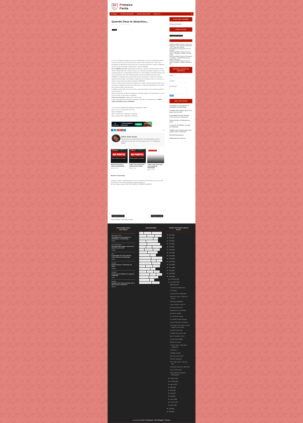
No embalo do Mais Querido (178, 319)
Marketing (156, 266)
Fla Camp (142, 246)
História (159, 260)
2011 (170, 270)
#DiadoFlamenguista (176, 135)
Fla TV (141, 249)
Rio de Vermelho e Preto (177, 336)
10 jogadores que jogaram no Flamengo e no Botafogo (121, 237)
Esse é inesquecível (152, 241)
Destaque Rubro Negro (146, 238)
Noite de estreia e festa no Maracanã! (117, 165)
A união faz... (174, 350)
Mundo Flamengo (144, 268)
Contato (156, 14)
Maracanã (149, 266)
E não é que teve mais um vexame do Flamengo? (155, 166)
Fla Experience (157, 246)
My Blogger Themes (162, 420)
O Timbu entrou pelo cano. (178, 333)
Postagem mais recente (118, 216)
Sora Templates (147, 420)
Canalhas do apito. (175, 353)
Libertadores (156, 263)
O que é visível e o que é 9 (177, 304)
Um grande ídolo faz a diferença (180, 367)
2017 (170, 252)
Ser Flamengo (153, 277)
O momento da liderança (177, 287)
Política (159, 274)
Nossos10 (150, 271)
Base (141, 232)
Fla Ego (149, 246)
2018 (170, 250)
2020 (170, 244)
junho (172, 390)
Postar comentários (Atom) (124, 219)
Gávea (153, 260)
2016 (170, 255)
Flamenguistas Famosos (177, 138)
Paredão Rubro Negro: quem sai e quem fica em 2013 (123, 247)
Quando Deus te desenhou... (178, 310)
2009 (170, 276)
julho (171, 387)
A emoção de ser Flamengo (178, 293)
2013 (170, 264)
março (172, 399)
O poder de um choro (176, 330)
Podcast (153, 274)
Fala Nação (143, 244)
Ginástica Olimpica (145, 260)
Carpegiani (151, 235)
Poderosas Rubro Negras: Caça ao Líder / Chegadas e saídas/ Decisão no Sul (180, 53)
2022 (170, 238)
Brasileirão (147, 232)
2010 (170, 273)
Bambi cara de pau (175, 342)
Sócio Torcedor (144, 279)
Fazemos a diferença (153, 244)
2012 (170, 267)
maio (172, 393)
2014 (170, 261)
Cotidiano (158, 235)
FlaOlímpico (143, 252)
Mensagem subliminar (176, 301)
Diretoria (142, 241)
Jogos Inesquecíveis (145, 263)
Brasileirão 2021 (157, 232)
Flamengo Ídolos (144, 255)
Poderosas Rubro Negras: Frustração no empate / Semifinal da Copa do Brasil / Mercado (180, 57)
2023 (170, 235)
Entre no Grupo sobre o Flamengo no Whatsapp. (125, 116)
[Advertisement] (164, 5)
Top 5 (151, 279)
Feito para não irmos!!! (177, 356)
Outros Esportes (127, 14)
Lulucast (142, 266)
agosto (172, 384)
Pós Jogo (129, 24)
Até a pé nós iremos (176, 370)
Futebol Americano (145, 257)
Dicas (155, 238)
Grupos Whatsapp (143, 14)
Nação (153, 268)
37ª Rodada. (173, 290)
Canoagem (143, 235)
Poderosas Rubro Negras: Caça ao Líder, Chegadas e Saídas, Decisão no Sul (180, 62)
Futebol (114, 14)
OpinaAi (157, 271)
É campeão (156, 282)
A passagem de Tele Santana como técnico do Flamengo (121, 256)
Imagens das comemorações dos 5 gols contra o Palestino (123, 283)
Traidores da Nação (145, 282)
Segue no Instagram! (117, 111)
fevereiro (173, 402)
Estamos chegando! (176, 359)
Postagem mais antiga (157, 216)
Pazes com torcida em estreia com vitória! (136, 165)
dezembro (173, 279)
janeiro (172, 405)
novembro (173, 282)
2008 (170, 408)
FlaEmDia (156, 249)
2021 (170, 241)
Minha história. (174, 284)
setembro (173, 381)
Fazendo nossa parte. (176, 307)
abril (171, 396)
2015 (170, 258)
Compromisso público (176, 339)
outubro (172, 378)
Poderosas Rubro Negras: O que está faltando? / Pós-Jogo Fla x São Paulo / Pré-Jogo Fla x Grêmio (180, 45)
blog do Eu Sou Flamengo (128, 107)
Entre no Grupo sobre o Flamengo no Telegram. (124, 113)
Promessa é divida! (175, 313)
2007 (170, 411)
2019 (170, 247)
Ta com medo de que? (176, 316)
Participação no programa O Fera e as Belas (180, 49)
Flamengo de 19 (153, 252)
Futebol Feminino (156, 257)
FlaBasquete (148, 249)
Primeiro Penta (144, 277)
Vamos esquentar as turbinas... (179, 322)
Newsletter (143, 271)
